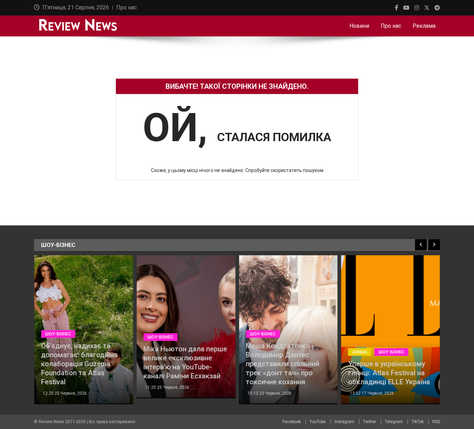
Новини (359, 26)
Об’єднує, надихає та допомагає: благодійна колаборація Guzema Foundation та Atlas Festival (79, 364)
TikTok (418, 421)
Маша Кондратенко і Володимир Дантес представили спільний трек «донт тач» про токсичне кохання (282, 364)
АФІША (359, 352)
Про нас (126, 7)
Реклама (424, 26)
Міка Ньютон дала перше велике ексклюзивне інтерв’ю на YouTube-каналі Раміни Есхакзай (185, 362)
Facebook (291, 421)
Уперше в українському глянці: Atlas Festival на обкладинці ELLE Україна (389, 373)
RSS (436, 421)
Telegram (394, 421)
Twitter (369, 421)
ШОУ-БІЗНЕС (58, 334)
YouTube (318, 421)
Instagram (344, 421)
